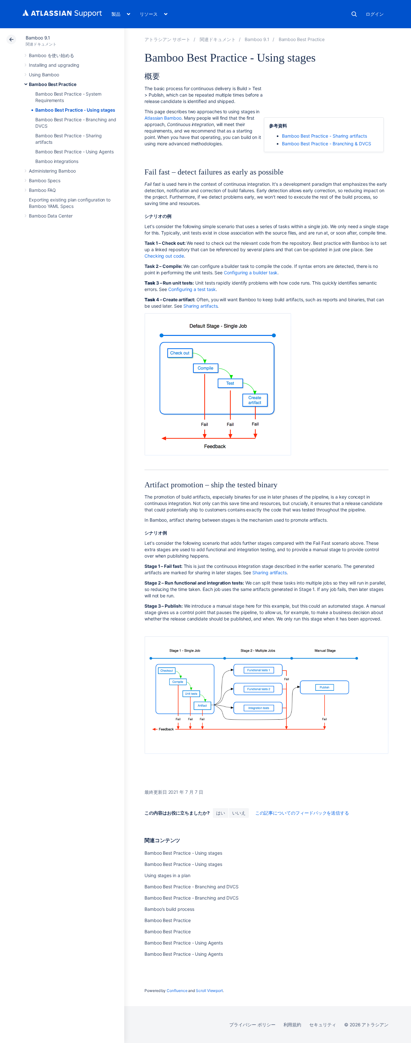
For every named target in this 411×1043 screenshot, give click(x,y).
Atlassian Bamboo (162, 118)
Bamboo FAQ (42, 190)
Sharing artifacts (200, 306)
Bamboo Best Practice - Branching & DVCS (326, 143)
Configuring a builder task (250, 272)
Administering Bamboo (52, 171)
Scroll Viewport (209, 990)
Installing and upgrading (54, 65)
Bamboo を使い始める (51, 55)
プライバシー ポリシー (252, 1024)
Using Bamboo (44, 74)
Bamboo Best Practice (52, 84)
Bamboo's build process (169, 909)
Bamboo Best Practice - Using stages (75, 110)
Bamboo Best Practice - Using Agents (74, 151)
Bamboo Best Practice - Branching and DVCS (191, 886)
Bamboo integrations (56, 161)
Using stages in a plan (167, 875)
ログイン (375, 14)
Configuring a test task (191, 289)
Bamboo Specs (44, 180)
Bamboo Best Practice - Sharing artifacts (324, 136)
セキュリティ (322, 1024)
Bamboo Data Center (51, 215)
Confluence (177, 990)
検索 (354, 14)
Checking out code (164, 256)
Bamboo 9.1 (38, 37)
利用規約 (293, 1024)
